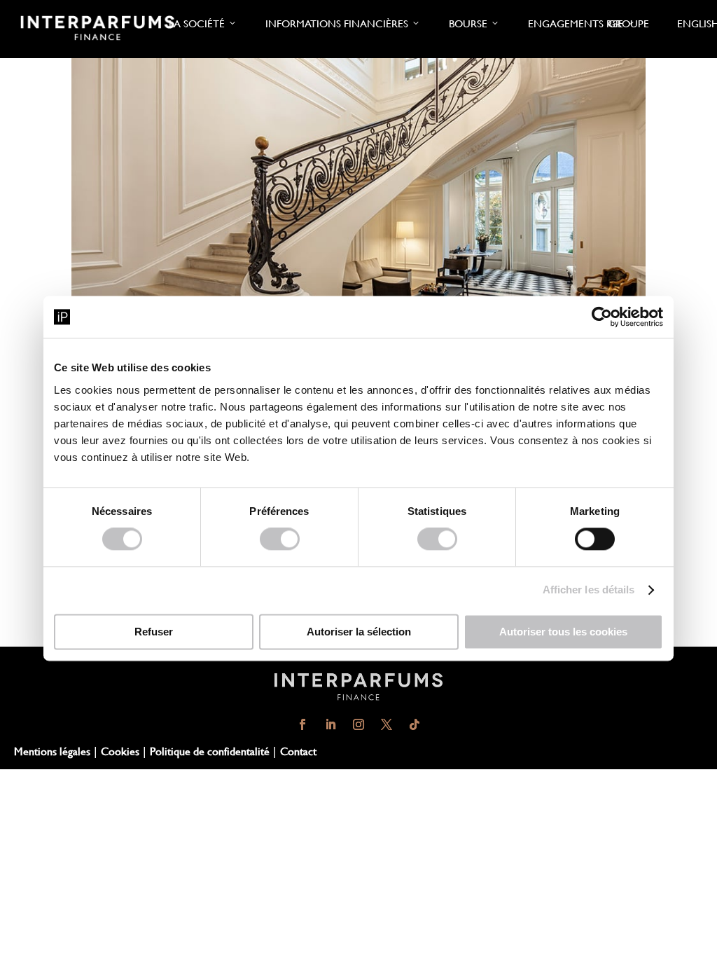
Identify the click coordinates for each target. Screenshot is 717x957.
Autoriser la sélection (359, 632)
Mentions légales (52, 751)
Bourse (468, 23)
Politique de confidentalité (210, 751)
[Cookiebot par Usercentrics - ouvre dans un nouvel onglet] (602, 316)
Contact (298, 751)
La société (197, 23)
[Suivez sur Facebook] (302, 724)
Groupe (628, 23)
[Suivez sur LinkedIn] (330, 724)
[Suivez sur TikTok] (414, 724)
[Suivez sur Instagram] (358, 724)
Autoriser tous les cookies (563, 632)
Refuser (153, 632)
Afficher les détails (589, 590)
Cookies (120, 751)
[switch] (280, 539)
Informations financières (336, 23)
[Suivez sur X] (386, 724)
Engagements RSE (575, 23)
